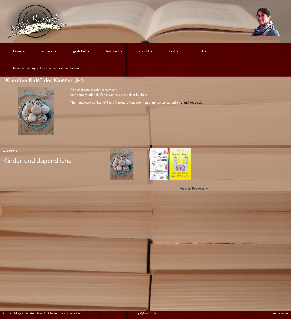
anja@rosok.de (191, 102)
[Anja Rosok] (264, 21)
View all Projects (193, 188)
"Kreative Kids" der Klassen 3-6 (121, 162)
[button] (19, 51)
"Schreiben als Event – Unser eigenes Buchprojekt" (169, 166)
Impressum (280, 313)
